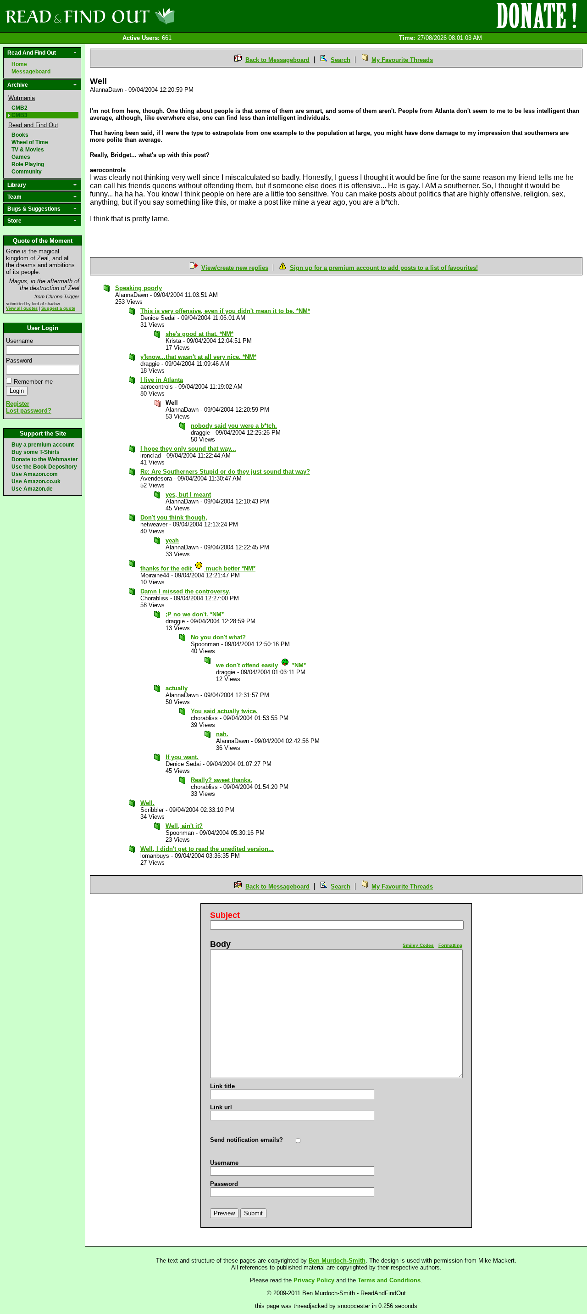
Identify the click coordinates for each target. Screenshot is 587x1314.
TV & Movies (27, 149)
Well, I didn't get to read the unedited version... (207, 848)
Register (17, 403)
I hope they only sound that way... (188, 448)
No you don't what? (218, 637)
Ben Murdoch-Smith (337, 1260)
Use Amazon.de (32, 489)
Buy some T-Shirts (35, 452)
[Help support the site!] (536, 15)
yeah (172, 540)
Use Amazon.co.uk (36, 481)
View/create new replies (234, 267)
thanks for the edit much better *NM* (197, 568)
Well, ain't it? (184, 825)
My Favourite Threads (402, 59)
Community (26, 171)
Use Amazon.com (34, 474)
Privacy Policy (314, 1280)
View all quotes (22, 308)
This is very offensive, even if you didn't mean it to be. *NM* (225, 311)
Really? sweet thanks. (221, 780)
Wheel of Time (29, 142)
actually (177, 688)
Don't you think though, (173, 517)
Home (19, 64)
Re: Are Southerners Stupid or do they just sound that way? (225, 471)
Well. (147, 803)
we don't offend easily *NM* (261, 665)
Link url (221, 1107)
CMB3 (19, 115)
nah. (222, 734)
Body (220, 944)
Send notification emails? (246, 1139)
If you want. (182, 757)
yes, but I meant (188, 494)
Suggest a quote (58, 308)
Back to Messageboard (277, 59)
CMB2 (19, 108)
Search (340, 59)
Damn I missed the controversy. (185, 591)
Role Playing (27, 164)
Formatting (450, 945)
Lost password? (28, 410)
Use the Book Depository (44, 467)
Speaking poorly (138, 288)
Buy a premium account (42, 445)
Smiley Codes (418, 945)
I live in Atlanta (161, 379)
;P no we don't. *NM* (195, 614)
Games (20, 157)
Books (19, 135)
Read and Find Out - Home (138, 16)
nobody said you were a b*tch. (234, 425)
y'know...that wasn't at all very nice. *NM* (198, 356)
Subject (225, 915)
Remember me (33, 381)
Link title (222, 1086)
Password (19, 360)
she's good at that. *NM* (199, 333)
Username (19, 340)
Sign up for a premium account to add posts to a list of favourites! (384, 267)
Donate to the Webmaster (44, 459)
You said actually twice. (224, 711)
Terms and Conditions (389, 1280)
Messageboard (30, 71)
